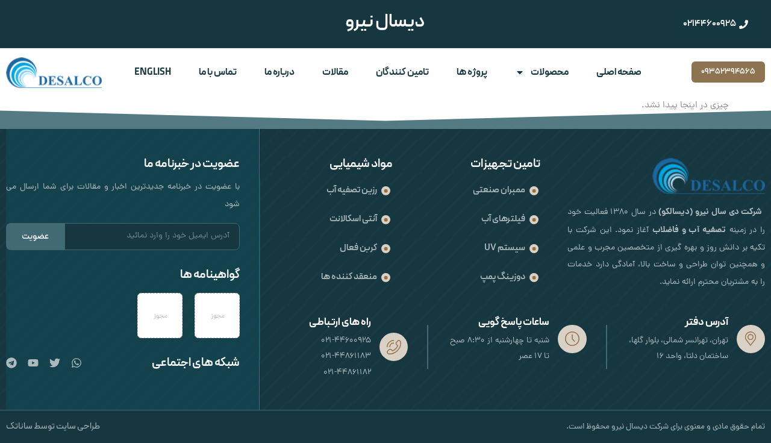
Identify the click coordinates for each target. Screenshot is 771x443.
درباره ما (279, 72)
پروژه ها (472, 72)
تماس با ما (218, 72)
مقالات (335, 72)
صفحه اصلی (618, 72)
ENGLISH (152, 72)
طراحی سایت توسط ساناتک (53, 426)
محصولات (550, 72)
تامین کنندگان (402, 72)
